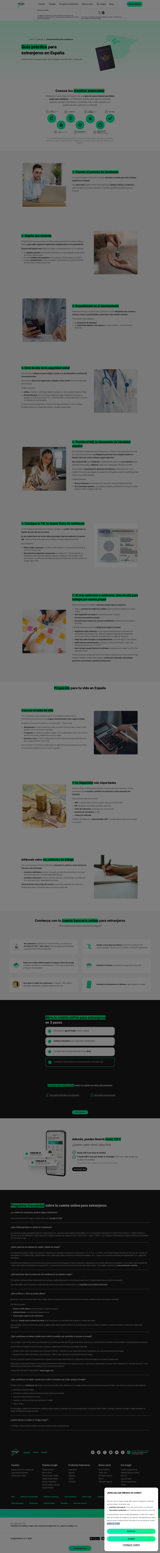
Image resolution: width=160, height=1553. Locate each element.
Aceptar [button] (131, 1539)
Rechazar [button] (131, 1531)
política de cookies (113, 1523)
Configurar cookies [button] (131, 1545)
